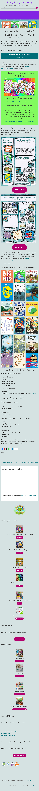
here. (22, 398)
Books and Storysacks (9, 458)
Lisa (19, 37)
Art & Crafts (21, 13)
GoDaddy (32, 785)
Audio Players (13, 13)
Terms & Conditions (5, 780)
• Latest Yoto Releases (7, 730)
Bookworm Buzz (17, 458)
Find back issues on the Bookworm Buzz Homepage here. (19, 121)
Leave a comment (25, 37)
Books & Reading (29, 13)
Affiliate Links (20, 780)
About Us (8, 782)
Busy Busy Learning (19, 2)
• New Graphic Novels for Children (10, 731)
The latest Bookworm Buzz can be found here (19, 101)
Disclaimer (3, 782)
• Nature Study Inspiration (8, 735)
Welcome (3, 13)
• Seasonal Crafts (5, 733)
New (7, 13)
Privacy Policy (13, 780)
